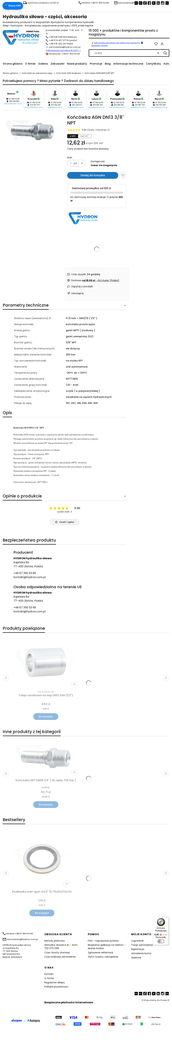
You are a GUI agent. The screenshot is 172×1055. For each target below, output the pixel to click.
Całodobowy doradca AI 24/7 (62, 50)
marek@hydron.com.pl (75, 107)
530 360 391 (119, 105)
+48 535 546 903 (58, 37)
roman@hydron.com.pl (138, 107)
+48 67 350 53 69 (24, 573)
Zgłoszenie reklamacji (100, 952)
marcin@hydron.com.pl (159, 107)
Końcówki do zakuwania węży (37, 73)
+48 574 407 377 (58, 40)
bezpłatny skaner (99, 45)
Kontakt (48, 974)
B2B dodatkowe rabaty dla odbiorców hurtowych (117, 42)
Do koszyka (46, 716)
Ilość (69, 157)
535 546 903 (14, 101)
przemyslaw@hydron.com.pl (117, 107)
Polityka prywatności (56, 986)
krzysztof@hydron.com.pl (34, 107)
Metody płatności (54, 940)
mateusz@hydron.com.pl (13, 104)
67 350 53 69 (14, 99)
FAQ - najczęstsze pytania (103, 940)
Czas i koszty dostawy (57, 952)
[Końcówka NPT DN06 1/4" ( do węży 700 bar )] (45, 758)
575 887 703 (140, 105)
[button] (165, 53)
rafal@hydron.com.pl (54, 107)
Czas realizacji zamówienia (60, 956)
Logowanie (137, 940)
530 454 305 (161, 105)
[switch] (161, 941)
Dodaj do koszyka (93, 175)
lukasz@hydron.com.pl (96, 107)
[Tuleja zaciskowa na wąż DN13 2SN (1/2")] (45, 662)
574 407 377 (35, 105)
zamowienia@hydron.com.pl (64, 47)
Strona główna (10, 73)
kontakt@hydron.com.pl (29, 577)
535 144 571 (77, 105)
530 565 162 (98, 105)
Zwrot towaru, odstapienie (103, 956)
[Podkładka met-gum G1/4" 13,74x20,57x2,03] (41, 859)
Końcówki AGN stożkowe (68, 73)
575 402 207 (56, 105)
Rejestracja (137, 949)
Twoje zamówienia (142, 945)
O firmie (49, 978)
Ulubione (136, 957)
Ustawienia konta (141, 953)
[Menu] (167, 918)
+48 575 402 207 (58, 43)
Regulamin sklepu (54, 982)
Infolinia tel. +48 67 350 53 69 (64, 53)
